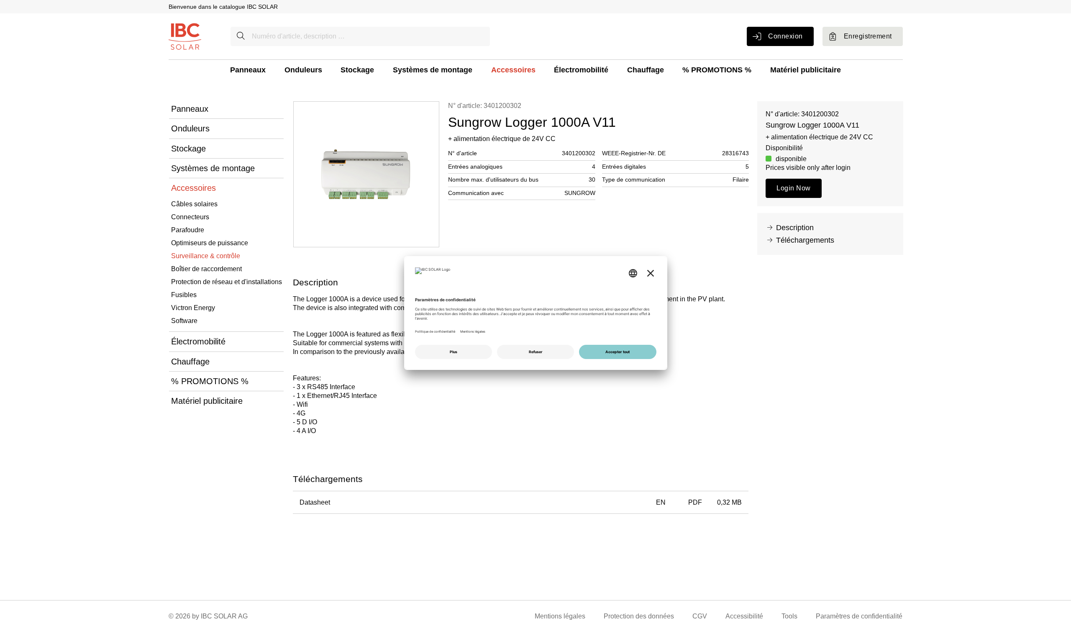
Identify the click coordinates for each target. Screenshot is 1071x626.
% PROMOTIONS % (716, 70)
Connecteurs (190, 217)
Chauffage (645, 70)
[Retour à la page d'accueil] (185, 35)
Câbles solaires (194, 204)
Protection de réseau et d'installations (226, 281)
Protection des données (639, 616)
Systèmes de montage (432, 70)
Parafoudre (187, 229)
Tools (789, 616)
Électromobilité (581, 70)
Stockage (357, 70)
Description (795, 227)
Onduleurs (303, 70)
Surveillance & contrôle (205, 255)
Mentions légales (560, 616)
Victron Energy (193, 307)
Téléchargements (805, 240)
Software (184, 320)
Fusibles (184, 294)
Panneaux (248, 70)
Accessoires (513, 70)
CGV (699, 616)
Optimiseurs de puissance (209, 242)
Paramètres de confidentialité (859, 616)
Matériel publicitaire (805, 70)
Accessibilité (744, 616)
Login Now (793, 188)
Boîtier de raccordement (206, 268)
